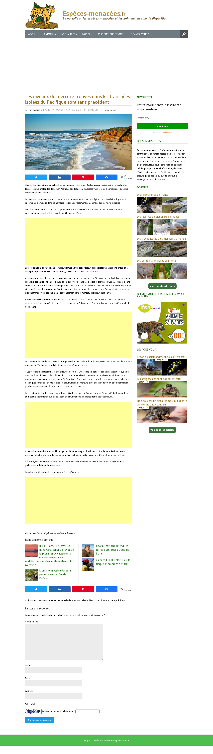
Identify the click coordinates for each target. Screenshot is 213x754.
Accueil (33, 34)
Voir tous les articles (162, 430)
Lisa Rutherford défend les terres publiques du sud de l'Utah (112, 549)
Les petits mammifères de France (156, 260)
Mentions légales (113, 740)
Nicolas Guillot (35, 110)
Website (29, 691)
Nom (27, 665)
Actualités (68, 34)
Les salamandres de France (152, 194)
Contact (126, 740)
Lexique (86, 740)
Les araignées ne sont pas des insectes (159, 378)
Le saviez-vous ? (139, 34)
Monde (86, 34)
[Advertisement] (106, 63)
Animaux (49, 34)
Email (27, 678)
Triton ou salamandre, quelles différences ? (162, 357)
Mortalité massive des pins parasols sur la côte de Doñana (55, 574)
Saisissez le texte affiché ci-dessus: (58, 711)
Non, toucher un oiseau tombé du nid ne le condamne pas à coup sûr (162, 402)
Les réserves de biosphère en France (158, 216)
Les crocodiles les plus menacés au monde (161, 238)
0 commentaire (109, 110)
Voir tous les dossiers (162, 286)
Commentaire (31, 621)
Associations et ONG (110, 34)
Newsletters (97, 740)
